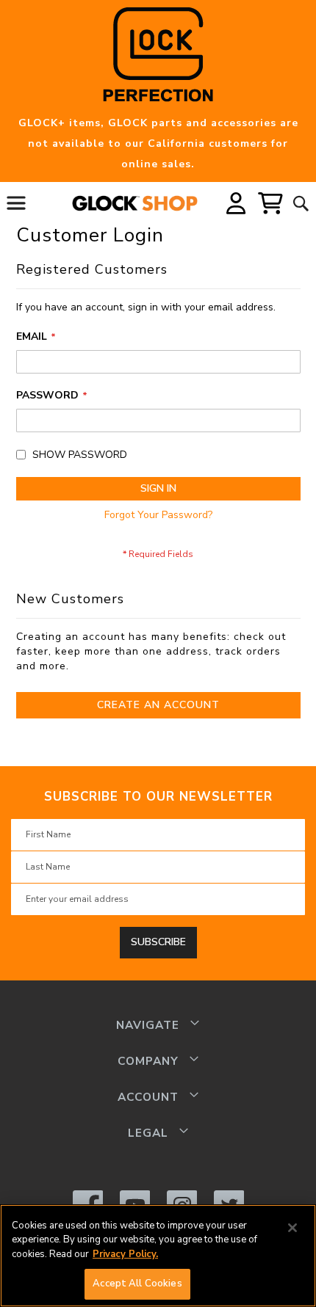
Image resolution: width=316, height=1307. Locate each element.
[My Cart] (271, 203)
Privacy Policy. (125, 1254)
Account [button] (148, 1096)
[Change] (235, 203)
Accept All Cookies (137, 1283)
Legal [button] (148, 1132)
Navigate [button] (147, 1025)
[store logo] (144, 203)
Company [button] (148, 1060)
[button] (235, 203)
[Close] (292, 1228)
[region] (158, 1255)
